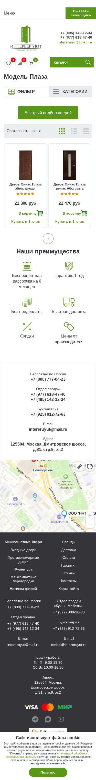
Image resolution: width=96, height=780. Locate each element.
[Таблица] (86, 131)
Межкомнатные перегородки (23, 579)
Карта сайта (69, 589)
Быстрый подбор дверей (48, 113)
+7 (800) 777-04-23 (48, 379)
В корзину (27, 213)
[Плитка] (62, 131)
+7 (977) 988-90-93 (69, 612)
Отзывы (68, 573)
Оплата (68, 558)
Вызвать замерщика (81, 13)
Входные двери (23, 550)
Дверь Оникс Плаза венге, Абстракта (70, 186)
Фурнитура (23, 569)
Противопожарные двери (23, 559)
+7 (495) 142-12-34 (76, 33)
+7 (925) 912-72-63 (48, 414)
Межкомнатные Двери (23, 542)
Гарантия (69, 565)
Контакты (69, 581)
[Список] (74, 131)
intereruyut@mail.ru (75, 42)
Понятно (48, 772)
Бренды (68, 542)
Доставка (68, 550)
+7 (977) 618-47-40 (76, 37)
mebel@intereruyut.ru (69, 645)
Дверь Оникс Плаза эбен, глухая (25, 186)
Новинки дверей (23, 589)
